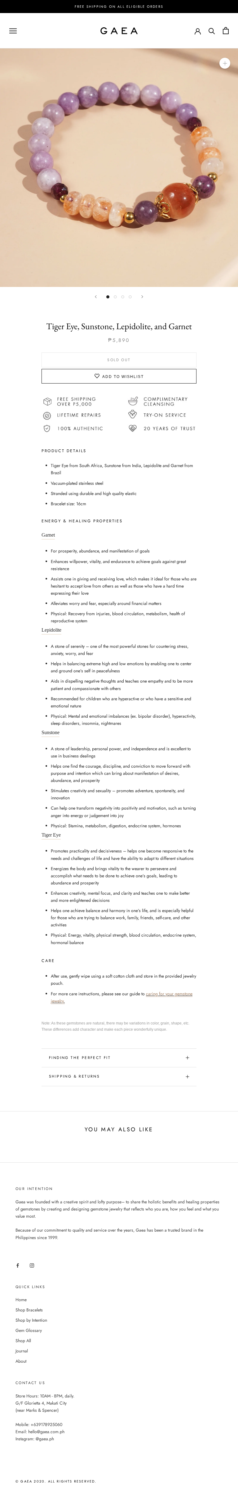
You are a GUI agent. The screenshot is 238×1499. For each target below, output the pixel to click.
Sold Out (118, 360)
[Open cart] (226, 30)
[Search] (212, 30)
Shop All (23, 1341)
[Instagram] (32, 1265)
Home (21, 1300)
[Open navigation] (13, 30)
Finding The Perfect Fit (80, 1058)
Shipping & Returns (74, 1076)
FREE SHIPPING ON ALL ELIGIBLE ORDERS (119, 6)
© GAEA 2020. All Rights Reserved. (56, 1481)
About (20, 1361)
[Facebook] (17, 1265)
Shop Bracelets (29, 1310)
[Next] (142, 296)
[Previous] (96, 296)
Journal (21, 1351)
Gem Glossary (28, 1330)
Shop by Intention (31, 1320)
